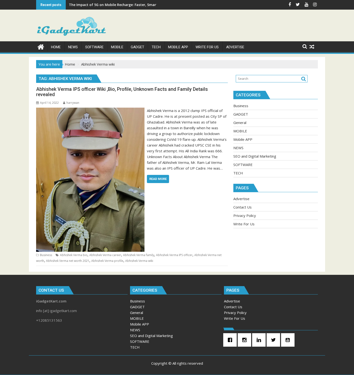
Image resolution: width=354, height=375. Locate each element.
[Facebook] (231, 340)
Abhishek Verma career (105, 255)
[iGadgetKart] (40, 46)
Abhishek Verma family (138, 255)
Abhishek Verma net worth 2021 (67, 261)
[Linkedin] (260, 340)
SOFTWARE (243, 164)
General (239, 122)
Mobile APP (242, 139)
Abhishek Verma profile (107, 261)
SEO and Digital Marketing (254, 156)
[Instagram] (245, 340)
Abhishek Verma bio (73, 255)
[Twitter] (274, 340)
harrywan (72, 103)
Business (46, 255)
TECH (238, 173)
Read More (158, 179)
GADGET (240, 114)
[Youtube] (289, 340)
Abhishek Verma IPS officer (174, 255)
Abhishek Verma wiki (139, 261)
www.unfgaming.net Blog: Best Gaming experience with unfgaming (126, 4)
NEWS (238, 147)
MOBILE (240, 131)
